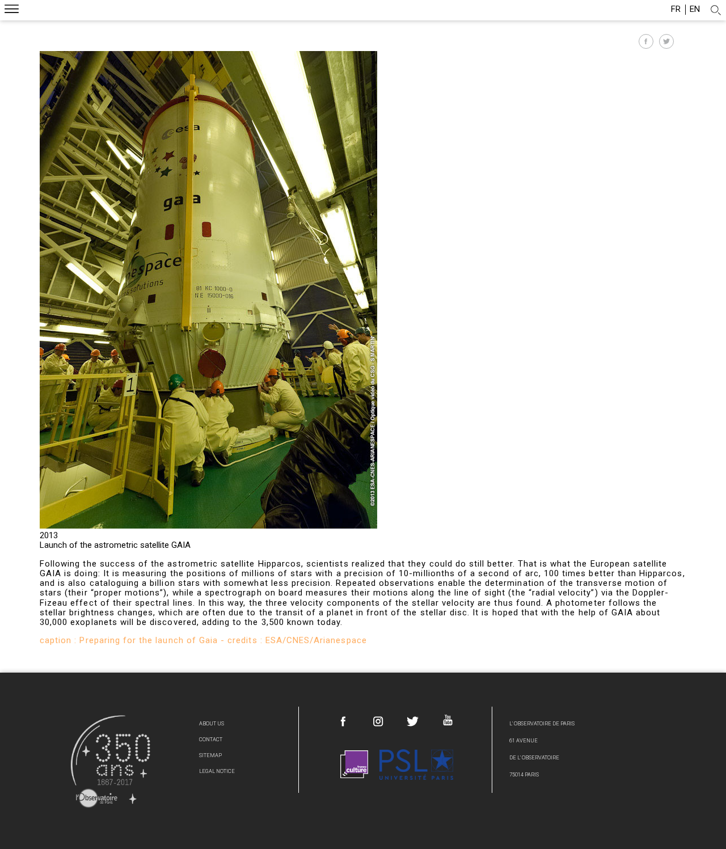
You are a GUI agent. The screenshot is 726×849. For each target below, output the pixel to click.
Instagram (378, 721)
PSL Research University (416, 764)
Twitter (413, 721)
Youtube (447, 720)
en (695, 9)
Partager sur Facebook (646, 41)
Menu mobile (12, 10)
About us (211, 723)
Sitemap (210, 755)
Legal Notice (217, 771)
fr (676, 9)
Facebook (343, 721)
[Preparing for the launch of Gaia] (208, 526)
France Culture (354, 764)
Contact (210, 739)
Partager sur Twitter (666, 41)
